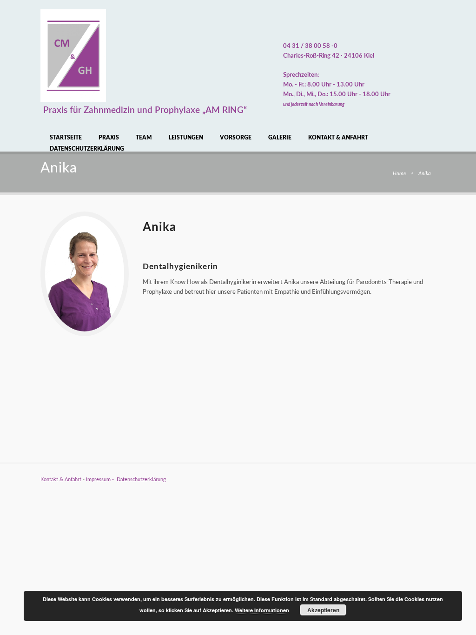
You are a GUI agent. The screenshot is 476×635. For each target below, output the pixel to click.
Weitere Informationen (262, 610)
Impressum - (101, 479)
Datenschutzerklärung (87, 149)
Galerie (279, 137)
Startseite (66, 137)
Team (144, 137)
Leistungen (186, 137)
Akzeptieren (323, 610)
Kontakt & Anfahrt (338, 137)
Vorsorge (235, 137)
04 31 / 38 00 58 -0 (310, 46)
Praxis (109, 137)
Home (399, 173)
